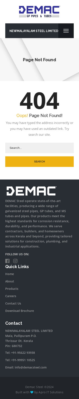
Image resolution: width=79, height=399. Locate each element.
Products (11, 289)
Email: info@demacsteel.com (26, 367)
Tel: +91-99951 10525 (20, 360)
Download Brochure (19, 311)
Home (9, 274)
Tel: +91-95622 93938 (20, 353)
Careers (10, 296)
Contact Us (13, 303)
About (9, 281)
